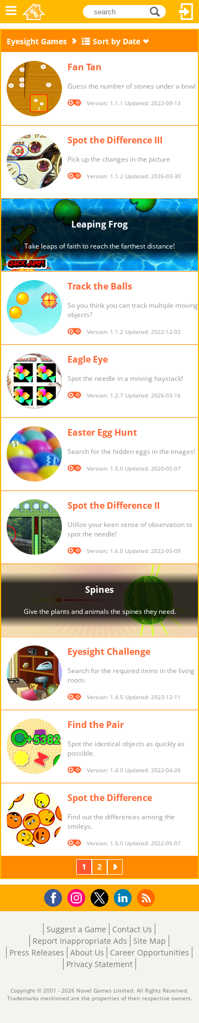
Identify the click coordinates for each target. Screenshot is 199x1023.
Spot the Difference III (115, 140)
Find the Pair (95, 725)
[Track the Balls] (34, 307)
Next (116, 866)
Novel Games (33, 11)
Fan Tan (84, 67)
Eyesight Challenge (108, 651)
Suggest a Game (76, 929)
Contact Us (132, 929)
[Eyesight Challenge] (34, 673)
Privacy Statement (99, 964)
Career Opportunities (149, 952)
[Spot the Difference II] (34, 527)
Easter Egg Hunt (102, 432)
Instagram (78, 897)
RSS (147, 897)
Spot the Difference (109, 798)
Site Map (149, 941)
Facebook (56, 896)
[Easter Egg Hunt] (34, 454)
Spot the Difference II (113, 505)
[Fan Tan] (34, 88)
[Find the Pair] (34, 746)
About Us (87, 952)
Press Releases (36, 952)
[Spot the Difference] (34, 819)
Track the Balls (99, 286)
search (158, 11)
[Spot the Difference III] (34, 161)
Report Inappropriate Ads (80, 941)
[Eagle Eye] (34, 381)
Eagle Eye (87, 359)
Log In (186, 11)
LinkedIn (125, 898)
